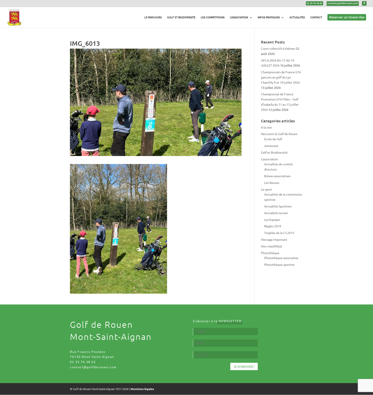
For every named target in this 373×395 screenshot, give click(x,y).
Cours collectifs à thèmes (278, 48)
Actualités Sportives (278, 206)
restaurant (271, 146)
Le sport (266, 189)
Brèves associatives (277, 176)
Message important (274, 239)
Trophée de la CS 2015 (279, 233)
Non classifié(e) (271, 246)
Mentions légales (142, 389)
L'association (269, 159)
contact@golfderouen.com (93, 367)
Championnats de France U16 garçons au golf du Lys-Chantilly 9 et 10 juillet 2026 (281, 77)
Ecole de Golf (273, 139)
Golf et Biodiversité (274, 152)
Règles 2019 (272, 226)
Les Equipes (272, 219)
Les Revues (271, 183)
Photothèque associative (281, 258)
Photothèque (270, 253)
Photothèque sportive (279, 264)
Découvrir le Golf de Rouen (279, 134)
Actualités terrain (276, 213)
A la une (266, 127)
